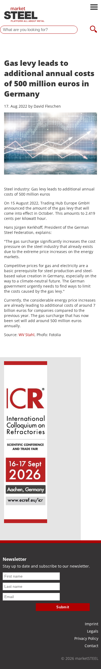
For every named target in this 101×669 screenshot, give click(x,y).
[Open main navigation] (94, 7)
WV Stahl (26, 334)
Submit (62, 607)
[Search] (93, 30)
